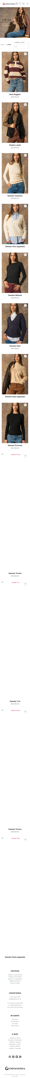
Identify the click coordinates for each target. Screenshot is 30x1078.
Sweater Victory (15, 829)
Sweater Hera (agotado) (15, 246)
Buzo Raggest (15, 94)
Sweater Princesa (15, 445)
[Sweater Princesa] (15, 423)
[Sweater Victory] (15, 768)
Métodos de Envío (15, 981)
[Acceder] (17, 3)
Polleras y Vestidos (15, 1042)
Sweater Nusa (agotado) (15, 397)
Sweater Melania (15, 295)
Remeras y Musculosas (15, 1040)
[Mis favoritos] (20, 3)
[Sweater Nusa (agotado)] (15, 374)
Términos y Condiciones (15, 979)
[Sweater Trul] (15, 640)
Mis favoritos (15, 1021)
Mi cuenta (15, 1019)
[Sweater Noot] (15, 323)
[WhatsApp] (20, 1057)
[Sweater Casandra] (15, 173)
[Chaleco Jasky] (15, 122)
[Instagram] (13, 1057)
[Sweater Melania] (15, 273)
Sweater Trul (15, 701)
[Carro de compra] (23, 4)
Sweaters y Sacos (15, 1038)
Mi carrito (15, 1023)
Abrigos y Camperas (15, 1048)
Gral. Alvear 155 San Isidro (15, 1007)
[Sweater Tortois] (15, 512)
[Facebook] (10, 1057)
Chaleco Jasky (15, 145)
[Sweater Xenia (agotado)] (15, 896)
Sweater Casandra (15, 196)
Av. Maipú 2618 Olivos (15, 1005)
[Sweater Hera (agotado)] (15, 224)
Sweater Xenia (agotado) (15, 957)
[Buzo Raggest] (15, 72)
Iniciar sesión (15, 1025)
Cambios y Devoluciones (15, 975)
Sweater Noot (15, 346)
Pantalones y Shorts (15, 1044)
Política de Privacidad (15, 977)
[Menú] (27, 3)
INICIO (2, 44)
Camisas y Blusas (15, 1046)
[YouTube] (17, 1057)
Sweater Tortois (15, 573)
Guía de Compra (15, 983)
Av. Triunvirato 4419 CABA (15, 1003)
